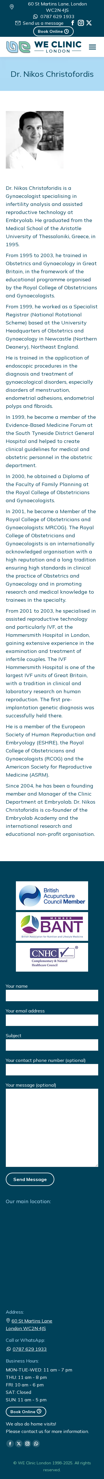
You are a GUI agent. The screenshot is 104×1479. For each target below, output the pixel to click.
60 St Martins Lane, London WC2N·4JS (57, 7)
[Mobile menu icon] (92, 47)
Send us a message (43, 23)
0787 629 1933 (57, 16)
